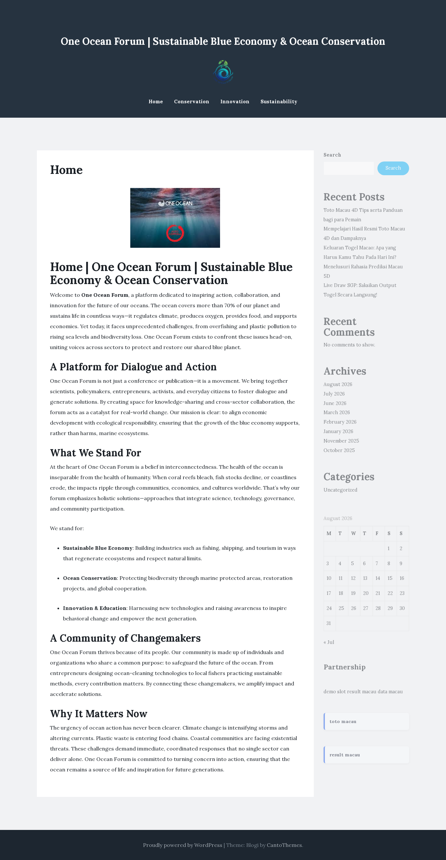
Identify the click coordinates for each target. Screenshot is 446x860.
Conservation (191, 101)
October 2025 (339, 450)
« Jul (329, 642)
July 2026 (334, 394)
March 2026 (337, 412)
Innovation (234, 101)
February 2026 (340, 422)
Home (156, 101)
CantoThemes (284, 845)
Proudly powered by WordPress (182, 845)
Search (332, 155)
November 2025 (341, 441)
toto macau (343, 721)
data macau (390, 692)
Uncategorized (341, 490)
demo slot (335, 692)
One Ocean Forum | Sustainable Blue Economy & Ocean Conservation (223, 41)
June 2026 (335, 403)
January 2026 (338, 431)
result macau (361, 692)
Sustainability (279, 101)
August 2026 (338, 384)
